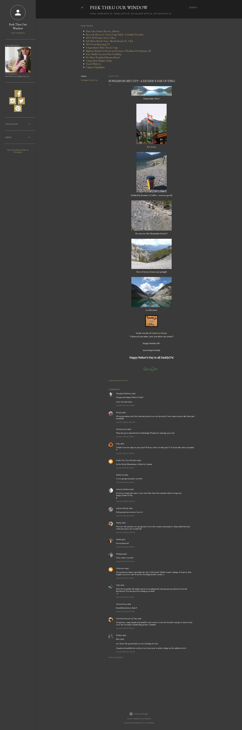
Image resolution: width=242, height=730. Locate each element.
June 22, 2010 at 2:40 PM (125, 652)
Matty (118, 523)
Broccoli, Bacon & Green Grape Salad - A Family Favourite (114, 34)
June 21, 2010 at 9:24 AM (125, 561)
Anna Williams (145, 719)
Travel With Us (121, 14)
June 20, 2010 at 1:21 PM (125, 437)
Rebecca (120, 475)
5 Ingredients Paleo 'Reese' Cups (102, 47)
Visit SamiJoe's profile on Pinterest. (18, 151)
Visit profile (18, 33)
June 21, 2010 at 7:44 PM (125, 597)
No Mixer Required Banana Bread (102, 57)
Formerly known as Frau (126, 618)
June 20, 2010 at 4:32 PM (125, 501)
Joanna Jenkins (122, 489)
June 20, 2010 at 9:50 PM (125, 547)
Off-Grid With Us (162, 14)
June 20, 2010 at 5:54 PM (125, 516)
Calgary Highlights (95, 67)
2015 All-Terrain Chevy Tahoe (101, 37)
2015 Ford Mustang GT (98, 44)
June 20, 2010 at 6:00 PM (125, 532)
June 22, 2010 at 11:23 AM (125, 628)
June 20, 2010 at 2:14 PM (125, 482)
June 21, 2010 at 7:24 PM (125, 578)
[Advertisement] (151, 682)
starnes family (122, 508)
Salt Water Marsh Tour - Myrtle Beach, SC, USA (109, 41)
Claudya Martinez (123, 393)
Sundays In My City (89, 80)
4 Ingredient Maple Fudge (99, 60)
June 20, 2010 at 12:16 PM (125, 405)
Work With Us (104, 14)
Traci (118, 585)
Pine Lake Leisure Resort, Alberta (102, 31)
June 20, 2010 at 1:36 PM (125, 468)
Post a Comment (116, 657)
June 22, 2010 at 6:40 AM (125, 611)
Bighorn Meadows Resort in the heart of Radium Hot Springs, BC (119, 50)
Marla (118, 539)
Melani (119, 635)
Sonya (119, 412)
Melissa (119, 554)
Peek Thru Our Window (118, 7)
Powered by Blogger (140, 714)
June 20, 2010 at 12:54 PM (125, 422)
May (118, 444)
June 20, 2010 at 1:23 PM (125, 453)
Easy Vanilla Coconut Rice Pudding (103, 54)
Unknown (120, 568)
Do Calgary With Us (141, 14)
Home (93, 14)
